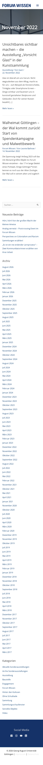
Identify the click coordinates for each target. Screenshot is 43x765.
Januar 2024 (7, 392)
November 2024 (9, 350)
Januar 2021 (7, 501)
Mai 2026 (6, 279)
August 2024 (7, 363)
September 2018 (9, 589)
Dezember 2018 (9, 576)
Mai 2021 (6, 493)
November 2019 (9, 539)
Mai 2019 (6, 556)
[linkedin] (27, 736)
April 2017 (6, 648)
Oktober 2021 (8, 489)
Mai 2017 (6, 643)
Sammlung (7, 700)
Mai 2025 (6, 330)
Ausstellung (7, 70)
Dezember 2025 (9, 300)
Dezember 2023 (9, 397)
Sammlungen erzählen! (12, 240)
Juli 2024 (6, 367)
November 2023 (9, 401)
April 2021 (6, 497)
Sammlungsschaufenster (13, 704)
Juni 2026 (6, 275)
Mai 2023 (6, 426)
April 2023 (6, 430)
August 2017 (7, 631)
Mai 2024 (6, 376)
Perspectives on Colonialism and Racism (20, 236)
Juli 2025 (6, 321)
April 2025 (6, 334)
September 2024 (9, 359)
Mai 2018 (6, 602)
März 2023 (7, 434)
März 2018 (7, 610)
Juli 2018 (6, 593)
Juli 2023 (6, 417)
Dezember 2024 (9, 346)
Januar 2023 (7, 442)
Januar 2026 (7, 296)
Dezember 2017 (9, 614)
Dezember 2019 (9, 535)
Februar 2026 (8, 292)
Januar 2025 (7, 342)
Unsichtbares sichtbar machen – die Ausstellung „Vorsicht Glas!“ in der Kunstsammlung (20, 55)
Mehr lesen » (8, 108)
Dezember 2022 (9, 447)
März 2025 (7, 338)
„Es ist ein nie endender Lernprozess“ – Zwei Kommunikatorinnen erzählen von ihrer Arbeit (20, 248)
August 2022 (7, 464)
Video (5, 713)
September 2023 (9, 409)
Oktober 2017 (8, 623)
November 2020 (9, 505)
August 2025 (7, 317)
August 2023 (7, 413)
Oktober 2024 (8, 355)
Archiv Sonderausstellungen (15, 671)
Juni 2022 (6, 472)
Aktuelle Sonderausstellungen (15, 667)
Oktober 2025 (8, 309)
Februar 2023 (8, 438)
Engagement (8, 683)
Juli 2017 (6, 635)
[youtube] (22, 736)
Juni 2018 (6, 597)
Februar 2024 (8, 388)
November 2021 (9, 484)
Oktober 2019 (8, 543)
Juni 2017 (6, 639)
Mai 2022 (6, 476)
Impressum (20, 754)
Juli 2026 (6, 271)
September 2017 (9, 627)
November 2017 (9, 618)
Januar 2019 (7, 572)
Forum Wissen (8, 148)
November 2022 (9, 451)
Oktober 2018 (8, 585)
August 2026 (7, 267)
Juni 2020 (6, 518)
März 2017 (7, 652)
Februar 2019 (8, 568)
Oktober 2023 (8, 405)
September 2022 (9, 459)
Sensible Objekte (9, 709)
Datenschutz (33, 754)
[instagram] (17, 736)
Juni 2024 (6, 371)
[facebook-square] (12, 736)
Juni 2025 (6, 325)
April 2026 (6, 283)
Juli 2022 (6, 468)
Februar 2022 (8, 480)
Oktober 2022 (8, 455)
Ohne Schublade (9, 696)
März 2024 (7, 384)
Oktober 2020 (8, 509)
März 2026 (7, 288)
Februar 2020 (8, 530)
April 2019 (6, 560)
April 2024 (6, 380)
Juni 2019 (6, 551)
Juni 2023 (6, 422)
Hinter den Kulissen (11, 692)
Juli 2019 (6, 547)
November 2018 (9, 581)
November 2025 (9, 304)
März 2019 (7, 564)
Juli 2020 (6, 514)
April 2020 (6, 522)
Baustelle (6, 679)
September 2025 (9, 313)
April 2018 (6, 606)
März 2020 (7, 526)
